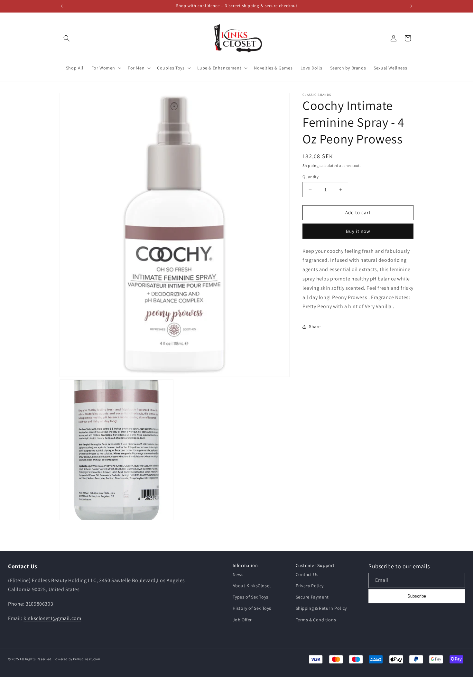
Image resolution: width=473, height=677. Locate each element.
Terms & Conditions (316, 620)
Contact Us (307, 574)
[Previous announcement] (62, 6)
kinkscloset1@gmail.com (52, 618)
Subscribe (416, 596)
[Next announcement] (411, 6)
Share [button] (315, 326)
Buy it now (358, 231)
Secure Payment (312, 597)
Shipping (310, 165)
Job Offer (242, 620)
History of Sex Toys (252, 608)
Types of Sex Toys (250, 597)
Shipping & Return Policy (321, 608)
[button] (67, 38)
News (238, 574)
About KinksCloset (252, 586)
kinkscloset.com (86, 659)
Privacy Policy (310, 586)
